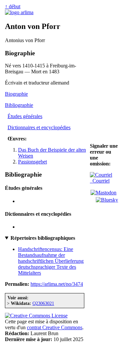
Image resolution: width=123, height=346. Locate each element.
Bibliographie (19, 105)
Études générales (25, 116)
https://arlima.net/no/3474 (57, 284)
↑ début (12, 6)
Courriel (100, 181)
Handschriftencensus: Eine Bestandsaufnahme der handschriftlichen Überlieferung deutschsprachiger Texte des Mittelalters (51, 261)
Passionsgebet (32, 161)
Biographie (16, 94)
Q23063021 (43, 303)
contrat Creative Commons (54, 327)
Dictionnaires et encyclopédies (39, 127)
